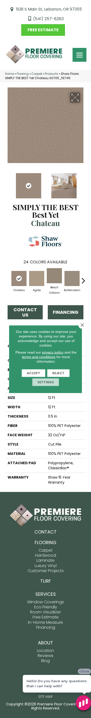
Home (9, 74)
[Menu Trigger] (79, 55)
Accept (33, 373)
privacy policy (52, 352)
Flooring (23, 74)
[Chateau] (19, 278)
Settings (45, 382)
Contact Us (25, 312)
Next (83, 183)
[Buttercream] (72, 278)
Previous (7, 183)
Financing (65, 312)
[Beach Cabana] (54, 276)
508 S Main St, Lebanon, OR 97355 (49, 9)
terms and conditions (38, 357)
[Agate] (37, 278)
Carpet (36, 74)
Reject (58, 373)
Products (51, 74)
